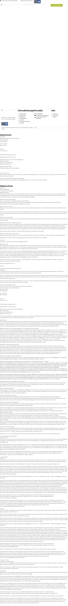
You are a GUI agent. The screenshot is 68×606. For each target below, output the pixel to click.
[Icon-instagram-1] (35, 1)
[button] (34, 4)
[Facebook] (39, 1)
